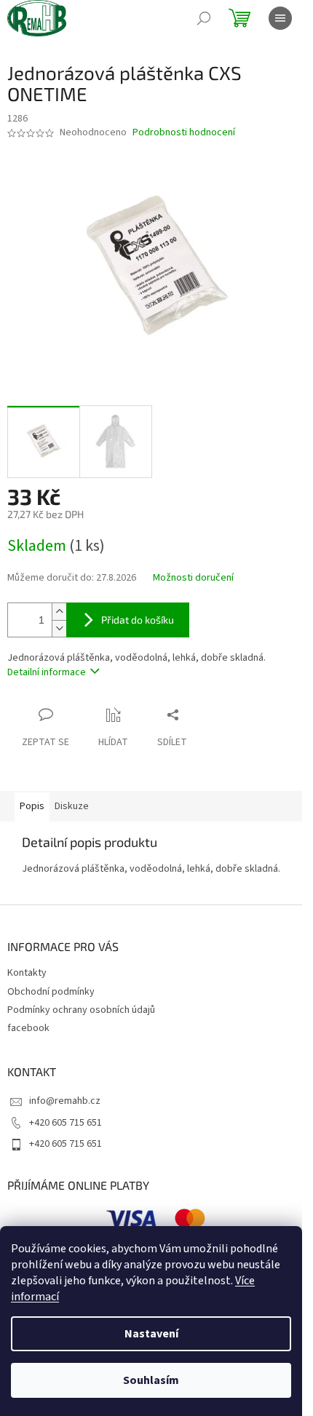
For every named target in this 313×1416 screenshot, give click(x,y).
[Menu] (280, 18)
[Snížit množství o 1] (59, 628)
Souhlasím (151, 1380)
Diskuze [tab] (72, 806)
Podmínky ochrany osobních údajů (81, 1010)
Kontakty (27, 973)
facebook (28, 1028)
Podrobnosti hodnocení (183, 133)
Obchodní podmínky (51, 992)
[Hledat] (203, 18)
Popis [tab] (32, 806)
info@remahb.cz (64, 1101)
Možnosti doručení (193, 578)
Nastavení (151, 1334)
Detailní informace (46, 672)
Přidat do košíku (137, 619)
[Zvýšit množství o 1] (59, 611)
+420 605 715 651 (65, 1122)
